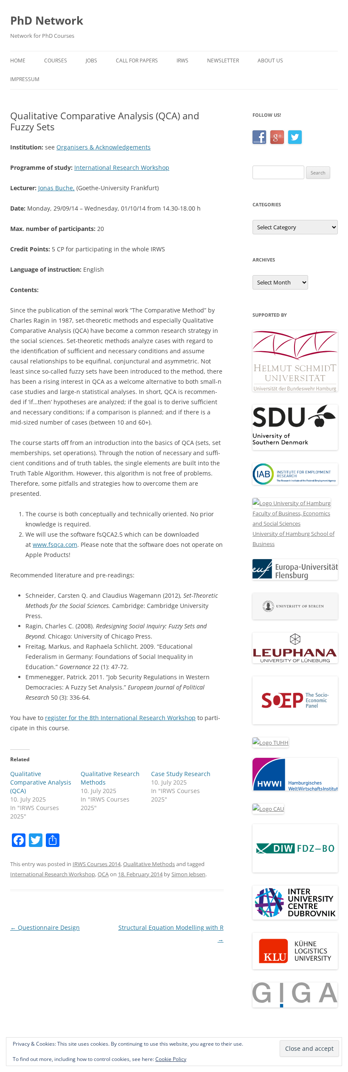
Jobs (91, 60)
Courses (55, 60)
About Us (270, 60)
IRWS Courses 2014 (97, 864)
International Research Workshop (121, 167)
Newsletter (223, 60)
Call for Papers (137, 60)
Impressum (24, 79)
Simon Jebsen (188, 874)
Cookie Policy (170, 1059)
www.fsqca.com (55, 544)
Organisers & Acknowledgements (103, 147)
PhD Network (46, 20)
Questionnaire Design (45, 927)
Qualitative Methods (149, 864)
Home (17, 60)
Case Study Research (180, 774)
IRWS (182, 60)
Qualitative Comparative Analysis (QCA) (40, 782)
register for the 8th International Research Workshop (120, 718)
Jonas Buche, (56, 188)
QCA (103, 874)
